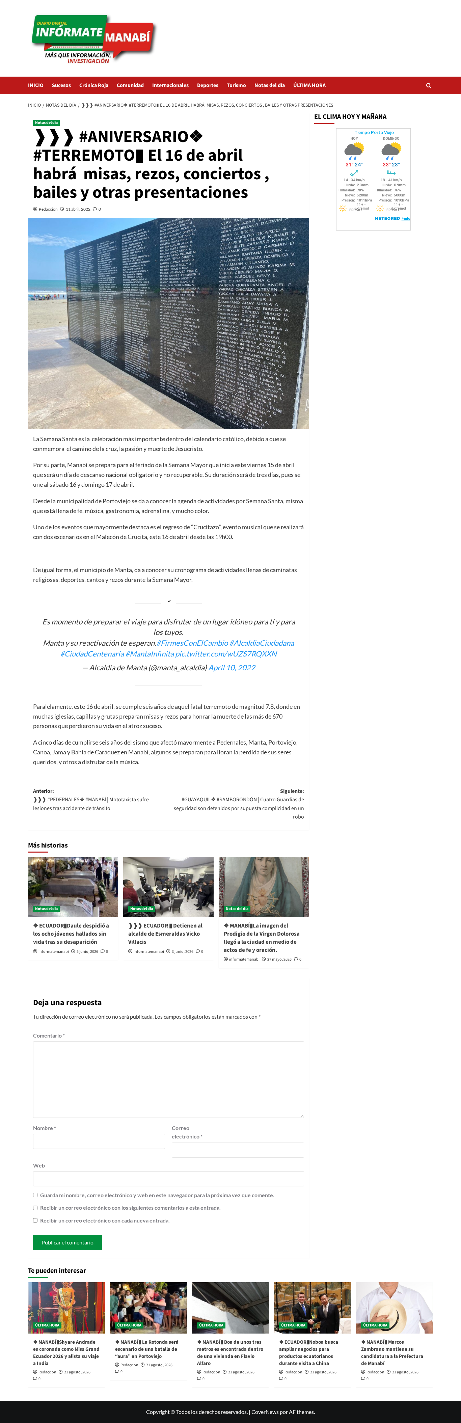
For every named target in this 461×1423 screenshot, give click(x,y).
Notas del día (269, 85)
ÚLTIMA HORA (309, 85)
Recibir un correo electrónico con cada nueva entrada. (105, 1220)
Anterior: (91, 799)
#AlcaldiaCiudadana (261, 642)
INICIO (36, 85)
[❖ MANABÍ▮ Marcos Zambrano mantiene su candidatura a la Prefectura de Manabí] (394, 1308)
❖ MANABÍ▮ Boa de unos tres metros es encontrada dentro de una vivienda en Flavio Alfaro (230, 1353)
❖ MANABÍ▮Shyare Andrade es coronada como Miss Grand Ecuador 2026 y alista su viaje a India (66, 1353)
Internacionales (170, 85)
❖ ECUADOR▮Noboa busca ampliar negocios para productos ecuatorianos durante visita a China (308, 1353)
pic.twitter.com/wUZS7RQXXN (226, 653)
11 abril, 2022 (78, 209)
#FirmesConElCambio (192, 642)
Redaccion (48, 209)
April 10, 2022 (231, 667)
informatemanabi (53, 952)
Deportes (207, 85)
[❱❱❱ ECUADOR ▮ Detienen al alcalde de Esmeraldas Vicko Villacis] (168, 887)
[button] (429, 85)
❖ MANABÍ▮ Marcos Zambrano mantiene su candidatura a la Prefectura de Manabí (392, 1353)
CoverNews (265, 1411)
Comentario (49, 1035)
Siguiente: (239, 804)
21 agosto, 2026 (77, 1372)
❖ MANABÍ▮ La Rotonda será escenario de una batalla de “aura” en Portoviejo (147, 1349)
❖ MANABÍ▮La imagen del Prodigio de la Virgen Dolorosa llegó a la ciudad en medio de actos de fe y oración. (262, 938)
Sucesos (61, 85)
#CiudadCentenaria (92, 653)
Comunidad (130, 85)
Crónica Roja (93, 85)
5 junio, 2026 (87, 952)
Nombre (44, 1128)
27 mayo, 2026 (279, 959)
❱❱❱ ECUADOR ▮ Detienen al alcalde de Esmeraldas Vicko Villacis (165, 934)
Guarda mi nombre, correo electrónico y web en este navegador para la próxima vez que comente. (157, 1195)
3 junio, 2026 (182, 952)
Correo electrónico (187, 1132)
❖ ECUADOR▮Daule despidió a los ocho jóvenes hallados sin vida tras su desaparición (71, 934)
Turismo (236, 85)
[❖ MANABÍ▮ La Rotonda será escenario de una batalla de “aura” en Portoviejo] (148, 1308)
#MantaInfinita (149, 653)
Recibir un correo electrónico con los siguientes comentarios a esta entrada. (130, 1207)
